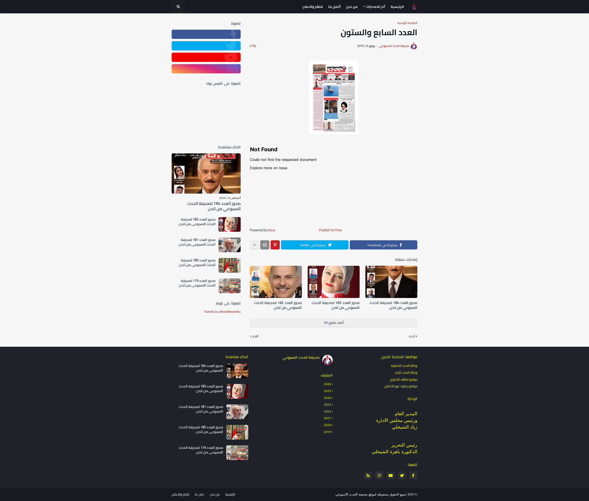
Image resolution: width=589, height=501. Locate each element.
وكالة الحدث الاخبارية (404, 366)
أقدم (255, 336)
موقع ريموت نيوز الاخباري (400, 386)
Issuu (271, 230)
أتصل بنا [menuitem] (334, 7)
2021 (293, 418)
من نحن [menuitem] (352, 7)
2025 (293, 391)
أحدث (411, 336)
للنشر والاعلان (180, 494)
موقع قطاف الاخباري (403, 379)
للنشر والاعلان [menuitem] (312, 7)
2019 (293, 431)
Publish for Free (330, 230)
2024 (293, 398)
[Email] (264, 244)
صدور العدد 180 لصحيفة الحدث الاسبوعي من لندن (197, 262)
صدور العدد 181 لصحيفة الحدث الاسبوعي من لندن (197, 242)
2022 (293, 411)
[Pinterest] (275, 244)
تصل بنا (199, 494)
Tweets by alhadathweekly (222, 312)
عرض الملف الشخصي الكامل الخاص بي (295, 363)
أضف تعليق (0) (334, 323)
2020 (293, 425)
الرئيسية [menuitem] (397, 7)
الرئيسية (230, 494)
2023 (293, 404)
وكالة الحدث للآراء (406, 372)
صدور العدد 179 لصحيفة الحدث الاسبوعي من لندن (197, 282)
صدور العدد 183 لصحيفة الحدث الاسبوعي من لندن (336, 305)
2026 (293, 384)
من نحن (215, 494)
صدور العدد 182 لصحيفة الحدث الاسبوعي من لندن (278, 305)
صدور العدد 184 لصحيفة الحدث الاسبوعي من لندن (393, 305)
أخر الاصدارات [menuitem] (375, 7)
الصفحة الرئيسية (407, 22)
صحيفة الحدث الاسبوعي (301, 357)
